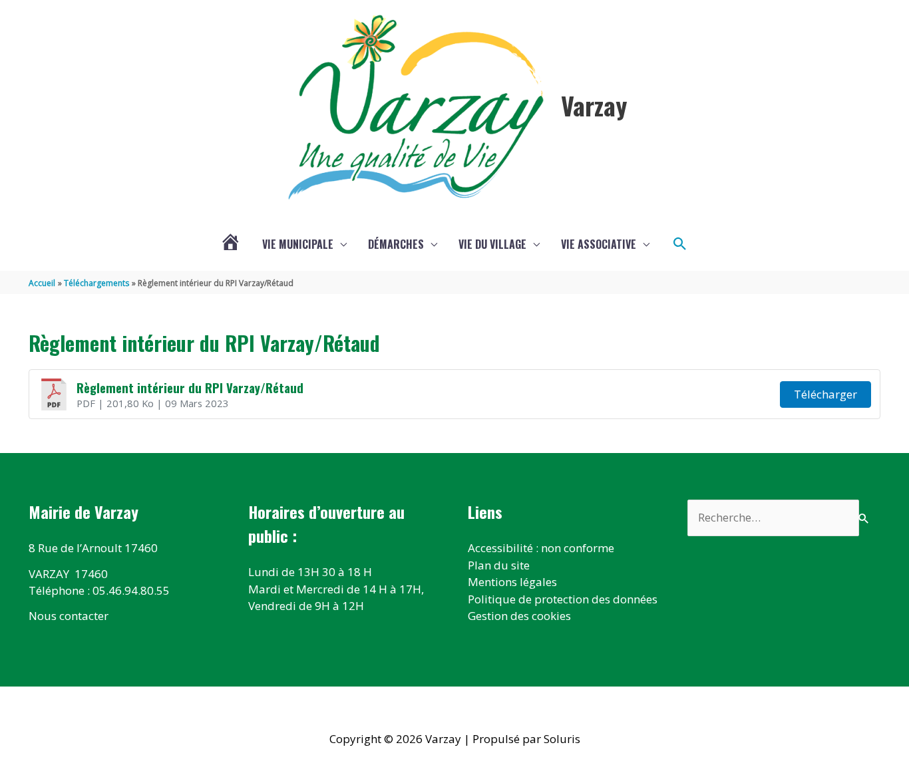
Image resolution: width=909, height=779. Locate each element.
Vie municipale (297, 244)
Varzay (594, 105)
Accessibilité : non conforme (541, 547)
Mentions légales (512, 581)
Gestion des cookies (519, 615)
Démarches (396, 244)
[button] (680, 244)
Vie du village (492, 244)
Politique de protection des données (562, 599)
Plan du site (499, 565)
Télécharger (825, 394)
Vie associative (598, 244)
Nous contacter (68, 615)
